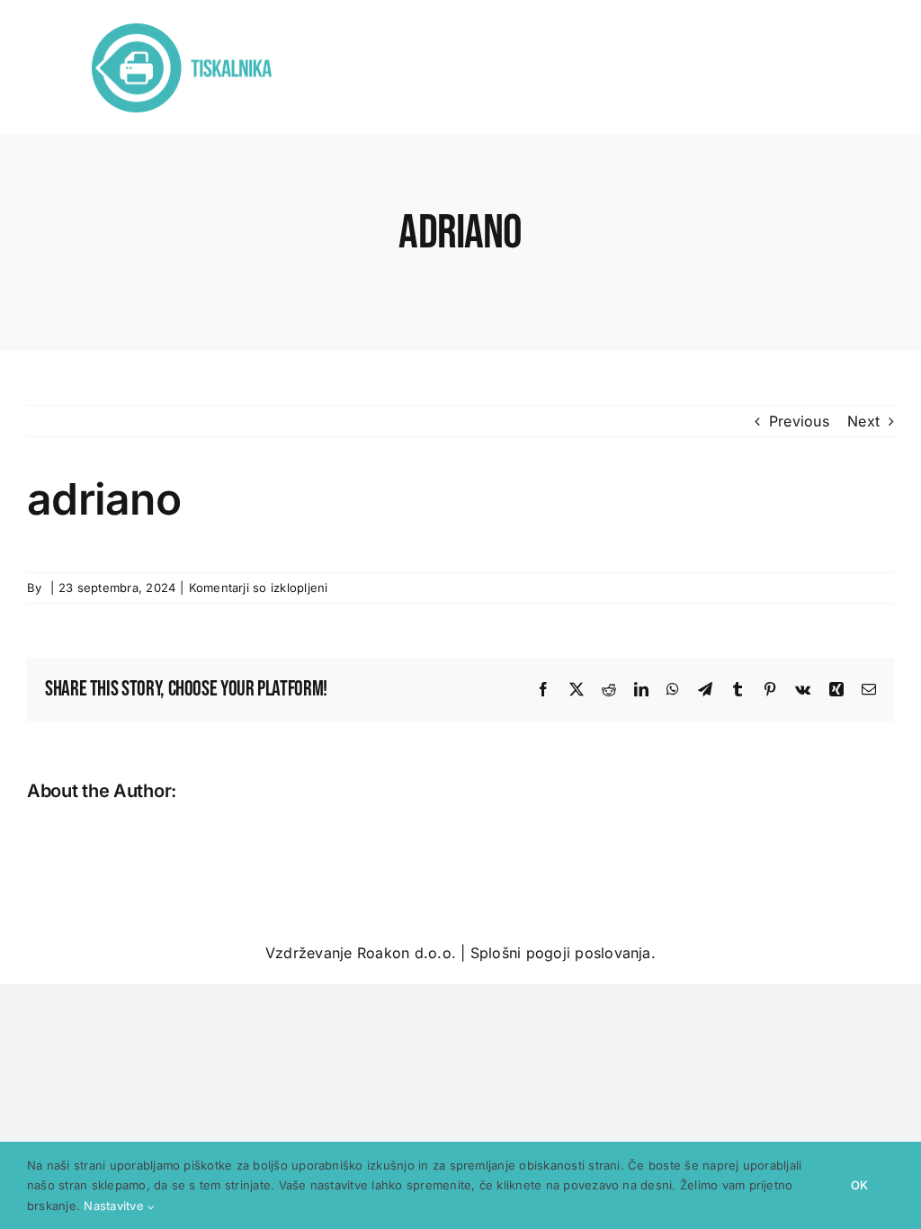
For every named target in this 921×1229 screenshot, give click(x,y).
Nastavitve (116, 1205)
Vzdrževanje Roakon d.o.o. (360, 953)
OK (859, 1185)
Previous (799, 421)
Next (863, 421)
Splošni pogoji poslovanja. (563, 953)
